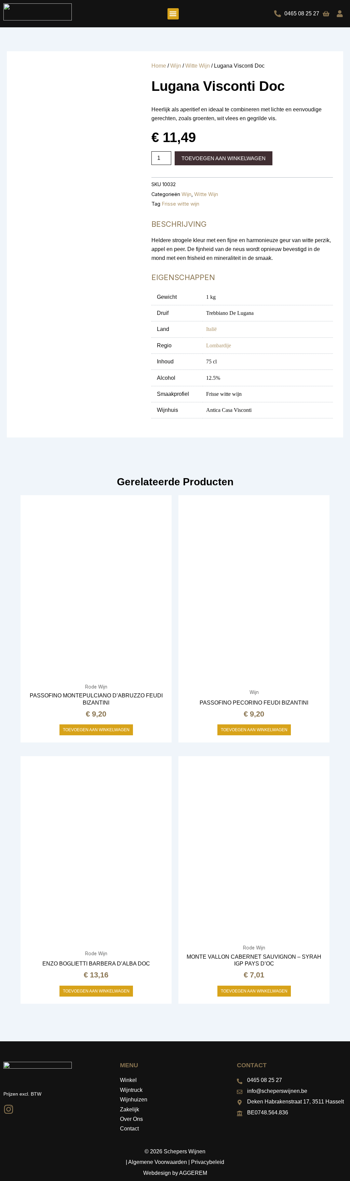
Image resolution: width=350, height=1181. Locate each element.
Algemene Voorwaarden (157, 1162)
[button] (173, 13)
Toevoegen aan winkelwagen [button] (96, 729)
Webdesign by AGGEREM (175, 1173)
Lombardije (218, 345)
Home (158, 66)
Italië (211, 329)
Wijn (175, 66)
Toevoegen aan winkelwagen (223, 158)
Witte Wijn (197, 66)
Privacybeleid (207, 1162)
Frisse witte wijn (180, 203)
